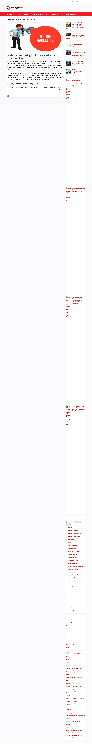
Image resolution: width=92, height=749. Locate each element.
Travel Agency (71, 604)
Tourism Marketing (72, 595)
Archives (77, 521)
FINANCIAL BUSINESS (73, 551)
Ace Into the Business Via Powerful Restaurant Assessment (78, 700)
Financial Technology (73, 557)
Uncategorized (71, 607)
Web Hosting (71, 610)
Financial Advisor (72, 548)
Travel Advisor (71, 601)
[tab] (70, 522)
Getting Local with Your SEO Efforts (74, 735)
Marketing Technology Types (29, 95)
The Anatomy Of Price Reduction (74, 730)
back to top (83, 746)
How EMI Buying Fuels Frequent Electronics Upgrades (77, 45)
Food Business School (73, 560)
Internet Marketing (72, 563)
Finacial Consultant (72, 545)
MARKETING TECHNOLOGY (40, 14)
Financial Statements (72, 554)
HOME (10, 14)
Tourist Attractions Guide (74, 598)
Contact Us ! (9, 1)
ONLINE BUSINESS (57, 14)
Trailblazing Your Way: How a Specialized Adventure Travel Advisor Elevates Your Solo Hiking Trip (78, 82)
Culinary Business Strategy (74, 536)
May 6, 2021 (20, 95)
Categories (70, 521)
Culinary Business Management (75, 533)
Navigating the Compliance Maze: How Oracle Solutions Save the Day (78, 190)
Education (70, 542)
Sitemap (27, 1)
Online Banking (71, 577)
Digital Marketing (72, 539)
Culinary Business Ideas (73, 530)
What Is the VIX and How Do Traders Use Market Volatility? (78, 63)
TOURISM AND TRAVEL (72, 14)
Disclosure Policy (18, 1)
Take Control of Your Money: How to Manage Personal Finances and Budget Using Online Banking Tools (77, 300)
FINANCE (26, 14)
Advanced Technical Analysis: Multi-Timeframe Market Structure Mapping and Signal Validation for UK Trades (75, 54)
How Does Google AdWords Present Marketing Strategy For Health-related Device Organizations (75, 715)
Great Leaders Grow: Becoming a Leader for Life (77, 688)
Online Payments (72, 586)
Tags (69, 524)
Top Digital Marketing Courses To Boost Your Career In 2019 (77, 653)
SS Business (11, 746)
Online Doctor (71, 583)
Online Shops (71, 592)
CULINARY (18, 14)
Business (70, 527)
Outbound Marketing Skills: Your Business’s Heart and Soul (31, 57)
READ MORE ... (20, 91)
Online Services (71, 589)
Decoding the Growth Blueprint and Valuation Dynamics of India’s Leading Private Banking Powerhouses (75, 25)
